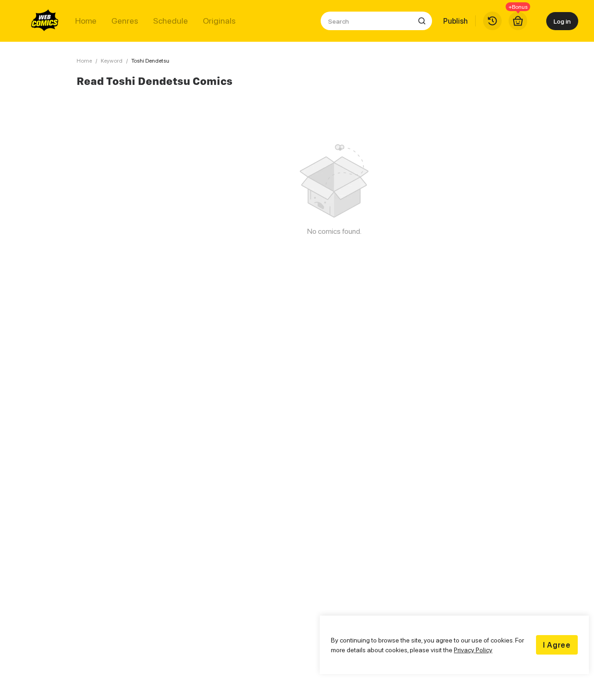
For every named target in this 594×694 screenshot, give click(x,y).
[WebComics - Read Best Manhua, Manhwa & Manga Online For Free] (45, 21)
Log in (562, 21)
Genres (124, 21)
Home (86, 21)
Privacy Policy (473, 650)
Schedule (170, 21)
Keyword (112, 60)
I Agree (557, 645)
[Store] (518, 21)
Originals (219, 21)
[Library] (492, 21)
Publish (455, 21)
